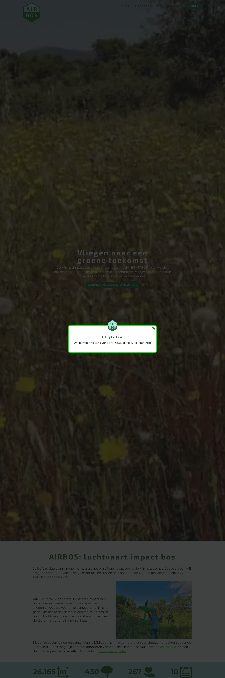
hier (148, 343)
